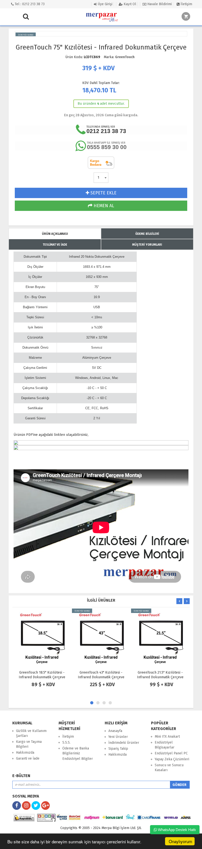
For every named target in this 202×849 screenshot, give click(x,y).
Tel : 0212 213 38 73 (29, 4)
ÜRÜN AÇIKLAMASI (55, 234)
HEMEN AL (103, 205)
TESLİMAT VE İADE (55, 244)
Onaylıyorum (180, 841)
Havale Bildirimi (159, 4)
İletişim (186, 4)
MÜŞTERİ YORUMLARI (147, 244)
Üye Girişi (104, 4)
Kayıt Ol (129, 4)
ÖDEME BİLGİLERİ (147, 234)
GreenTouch (125, 57)
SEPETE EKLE (103, 193)
